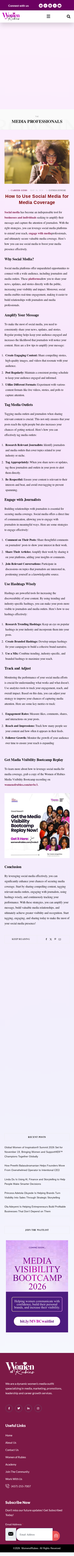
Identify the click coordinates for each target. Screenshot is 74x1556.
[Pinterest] (55, 939)
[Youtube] (59, 6)
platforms (34, 279)
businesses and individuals (20, 217)
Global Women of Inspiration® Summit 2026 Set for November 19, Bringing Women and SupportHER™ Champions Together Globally (33, 1152)
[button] (48, 16)
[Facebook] (41, 6)
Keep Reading (21, 939)
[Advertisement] (37, 70)
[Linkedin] (50, 6)
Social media (12, 212)
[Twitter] (51, 939)
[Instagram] (45, 6)
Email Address (14, 1524)
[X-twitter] (55, 6)
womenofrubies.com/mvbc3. (21, 784)
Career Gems (19, 190)
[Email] (60, 939)
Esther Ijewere (57, 190)
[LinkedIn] (28, 1408)
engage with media (40, 233)
